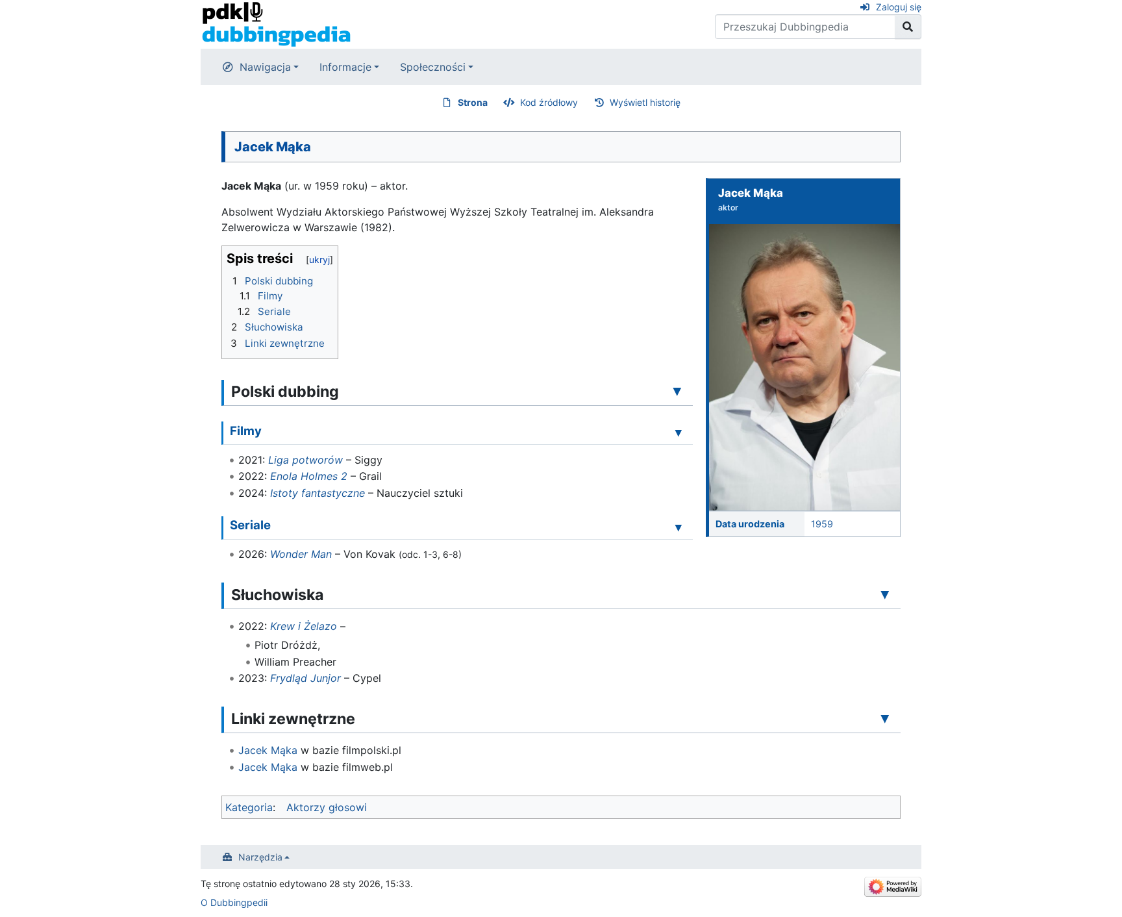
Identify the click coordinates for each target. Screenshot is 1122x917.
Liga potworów (305, 459)
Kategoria (249, 807)
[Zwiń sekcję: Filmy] (678, 432)
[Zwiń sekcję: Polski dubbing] (677, 391)
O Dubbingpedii (234, 902)
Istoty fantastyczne (317, 492)
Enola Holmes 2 (308, 476)
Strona (473, 102)
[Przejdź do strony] (908, 26)
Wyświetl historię (645, 102)
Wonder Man (301, 553)
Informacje (345, 66)
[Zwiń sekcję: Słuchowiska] (885, 594)
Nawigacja (265, 66)
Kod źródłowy (549, 102)
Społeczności (433, 66)
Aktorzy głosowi (326, 807)
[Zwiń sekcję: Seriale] (678, 526)
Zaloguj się (898, 6)
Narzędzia (260, 856)
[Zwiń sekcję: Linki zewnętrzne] (885, 718)
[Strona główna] (276, 23)
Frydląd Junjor (305, 678)
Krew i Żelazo (303, 626)
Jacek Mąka (267, 750)
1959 (822, 523)
